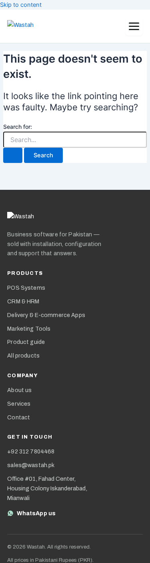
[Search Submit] (12, 155)
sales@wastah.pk (30, 465)
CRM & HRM (23, 302)
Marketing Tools (28, 329)
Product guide (26, 342)
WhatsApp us (36, 513)
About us (19, 390)
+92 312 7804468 (30, 452)
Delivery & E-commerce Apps (46, 315)
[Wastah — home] (27, 26)
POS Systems (26, 288)
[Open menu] (134, 26)
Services (18, 404)
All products (23, 356)
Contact (18, 418)
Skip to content (21, 4)
